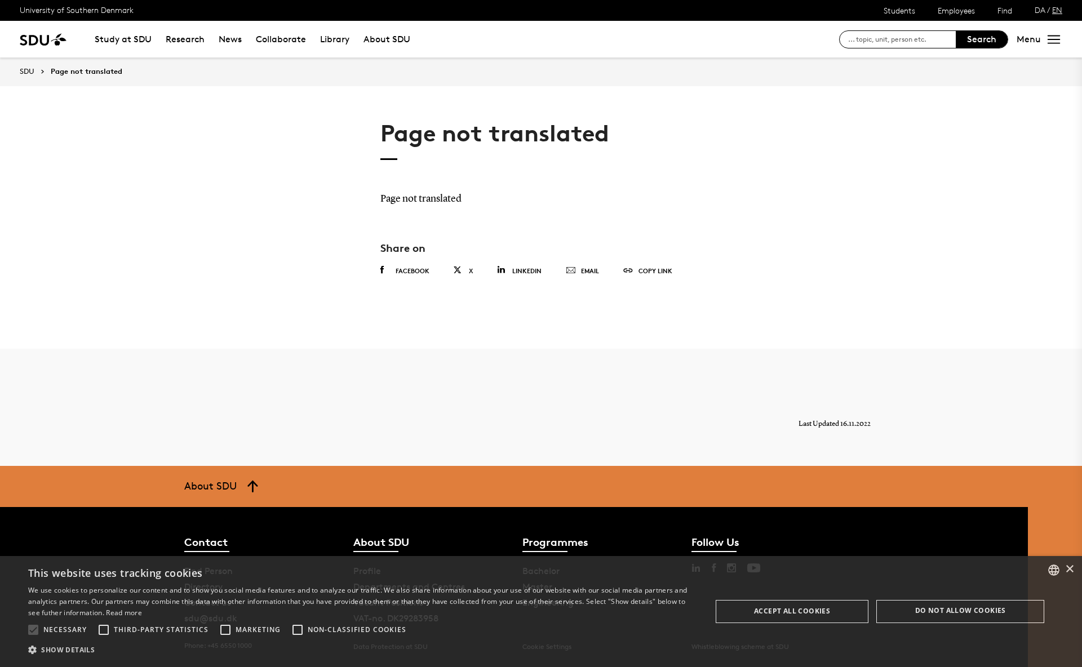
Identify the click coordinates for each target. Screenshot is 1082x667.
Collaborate (281, 39)
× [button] (1069, 569)
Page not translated (86, 71)
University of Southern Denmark (77, 10)
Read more (124, 612)
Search (981, 39)
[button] (33, 630)
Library (334, 39)
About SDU (386, 39)
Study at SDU (123, 39)
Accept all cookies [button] (792, 611)
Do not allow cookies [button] (960, 610)
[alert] (541, 611)
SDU (27, 71)
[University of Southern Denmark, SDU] (43, 39)
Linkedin (527, 270)
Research (185, 39)
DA (1040, 10)
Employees (956, 10)
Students (899, 10)
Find (1004, 10)
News (230, 39)
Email (590, 270)
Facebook (412, 270)
